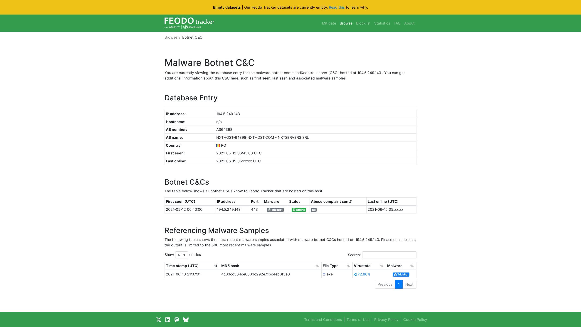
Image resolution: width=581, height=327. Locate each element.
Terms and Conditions (323, 319)
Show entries (183, 254)
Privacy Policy (386, 319)
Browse (346, 23)
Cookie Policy (415, 319)
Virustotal (362, 265)
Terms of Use (358, 319)
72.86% (364, 274)
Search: (354, 255)
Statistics (382, 23)
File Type (331, 265)
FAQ (397, 23)
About (409, 23)
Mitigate (329, 23)
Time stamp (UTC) (182, 265)
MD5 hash (230, 265)
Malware (395, 265)
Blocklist (363, 23)
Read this (337, 7)
